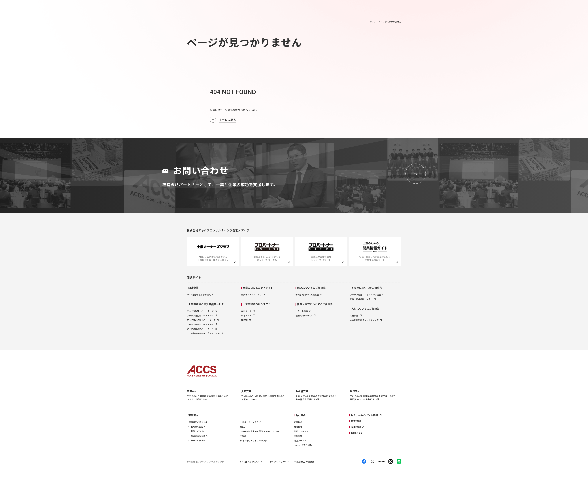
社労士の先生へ (198, 431)
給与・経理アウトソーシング (253, 440)
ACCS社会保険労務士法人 (199, 294)
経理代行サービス (304, 315)
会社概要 (298, 426)
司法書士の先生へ (199, 435)
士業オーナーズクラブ (251, 294)
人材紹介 (354, 315)
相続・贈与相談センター (361, 299)
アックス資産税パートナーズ (200, 328)
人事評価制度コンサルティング (364, 320)
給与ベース (246, 315)
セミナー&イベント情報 (364, 415)
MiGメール (246, 311)
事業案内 (193, 415)
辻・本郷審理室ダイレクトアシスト (203, 333)
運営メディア (300, 440)
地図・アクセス (301, 431)
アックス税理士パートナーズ (200, 311)
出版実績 (298, 435)
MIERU (244, 320)
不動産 (243, 435)
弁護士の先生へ (198, 440)
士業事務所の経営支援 (197, 422)
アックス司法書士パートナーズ (201, 320)
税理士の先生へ (198, 426)
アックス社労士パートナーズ (200, 315)
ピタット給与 (302, 311)
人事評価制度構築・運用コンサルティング (259, 431)
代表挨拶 (298, 422)
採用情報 (356, 427)
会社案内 (301, 415)
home (372, 21)
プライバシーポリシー (278, 461)
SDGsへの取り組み (303, 445)
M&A (242, 426)
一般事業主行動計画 (304, 461)
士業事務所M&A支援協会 (307, 294)
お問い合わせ (358, 433)
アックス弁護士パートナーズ (200, 324)
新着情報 (356, 421)
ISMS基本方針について (251, 461)
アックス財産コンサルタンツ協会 (365, 294)
